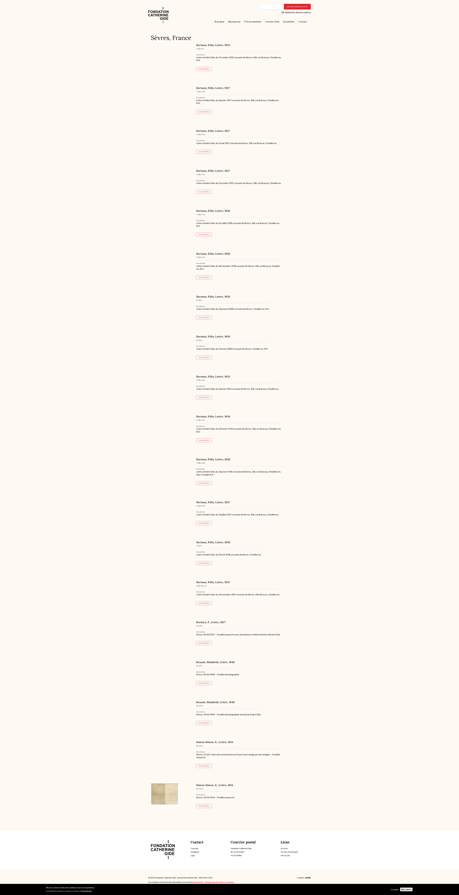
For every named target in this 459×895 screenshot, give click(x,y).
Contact (302, 21)
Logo (193, 855)
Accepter (395, 889)
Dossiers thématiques (289, 852)
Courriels (194, 848)
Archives (284, 848)
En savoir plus (86, 891)
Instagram (195, 852)
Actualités (288, 21)
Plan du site (285, 855)
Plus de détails (204, 69)
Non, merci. (406, 889)
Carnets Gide (272, 21)
